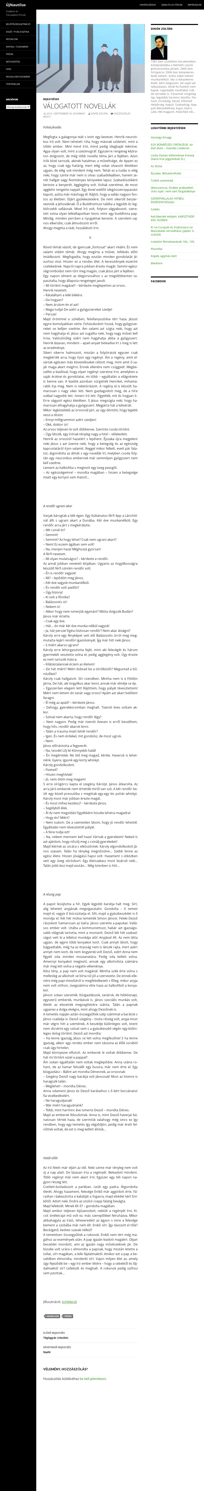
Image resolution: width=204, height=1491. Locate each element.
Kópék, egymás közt (164, 256)
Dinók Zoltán (99, 113)
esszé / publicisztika (17, 31)
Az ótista (156, 166)
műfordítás (13, 61)
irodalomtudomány (18, 76)
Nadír (57, 1350)
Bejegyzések (51, 99)
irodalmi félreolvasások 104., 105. (173, 242)
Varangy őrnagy (161, 137)
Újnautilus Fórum (171, 4)
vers (8, 69)
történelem (13, 84)
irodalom (53, 1316)
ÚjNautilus (16, 4)
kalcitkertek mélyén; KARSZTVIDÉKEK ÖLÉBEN (173, 218)
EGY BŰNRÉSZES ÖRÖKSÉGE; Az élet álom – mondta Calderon (172, 146)
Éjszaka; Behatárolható (166, 173)
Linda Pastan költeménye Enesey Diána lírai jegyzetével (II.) (172, 157)
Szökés (155, 209)
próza (68, 1316)
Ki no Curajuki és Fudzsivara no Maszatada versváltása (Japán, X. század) (172, 230)
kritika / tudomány (17, 46)
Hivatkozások (148, 4)
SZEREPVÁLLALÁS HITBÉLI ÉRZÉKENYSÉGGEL (167, 200)
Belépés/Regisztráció (18, 24)
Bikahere (157, 263)
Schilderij (69, 1302)
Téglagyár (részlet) (55, 1335)
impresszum (194, 4)
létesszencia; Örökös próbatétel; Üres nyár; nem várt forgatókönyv (173, 189)
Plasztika (156, 249)
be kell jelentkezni (93, 1379)
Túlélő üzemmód (162, 180)
